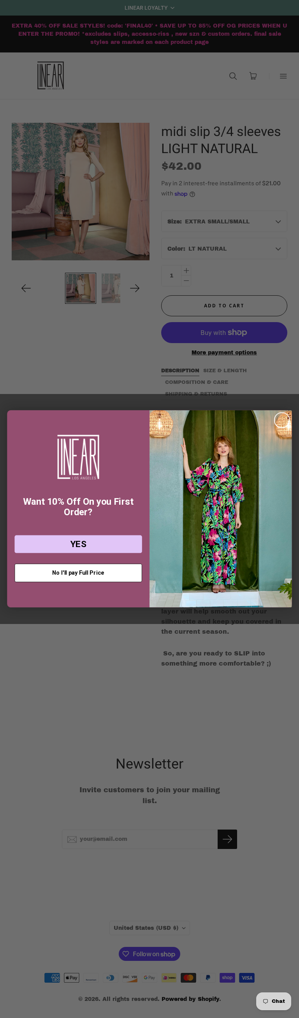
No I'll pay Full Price (78, 572)
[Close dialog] (282, 420)
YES (78, 544)
